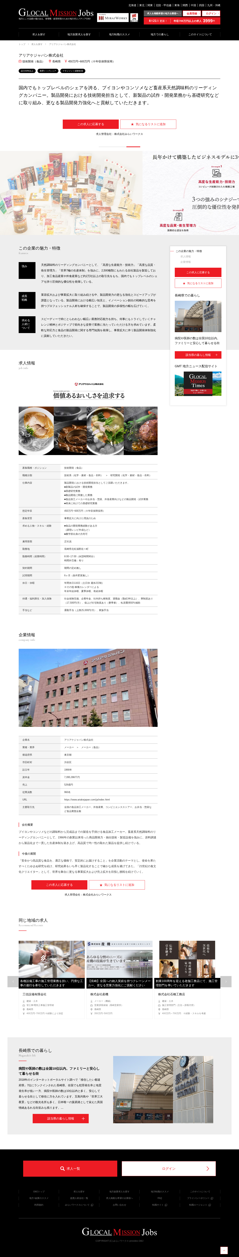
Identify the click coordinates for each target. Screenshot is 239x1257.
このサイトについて (200, 34)
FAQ (160, 1198)
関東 (150, 5)
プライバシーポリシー (198, 1198)
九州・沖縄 (213, 5)
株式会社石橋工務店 (171, 994)
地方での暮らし (160, 34)
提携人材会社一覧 (79, 1198)
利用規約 (38, 1205)
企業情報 (185, 261)
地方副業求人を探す (79, 34)
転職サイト (158, 1205)
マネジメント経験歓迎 (73, 71)
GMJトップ (39, 1191)
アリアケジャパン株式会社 (62, 44)
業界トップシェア (48, 71)
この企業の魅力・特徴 (189, 251)
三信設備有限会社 (34, 994)
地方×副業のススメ (39, 1198)
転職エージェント (198, 1205)
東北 (142, 5)
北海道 (132, 5)
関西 (185, 5)
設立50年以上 (27, 71)
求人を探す (38, 34)
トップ (22, 44)
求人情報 (185, 256)
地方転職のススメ (119, 34)
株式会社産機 (99, 994)
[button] (106, 146)
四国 (201, 5)
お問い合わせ (119, 1205)
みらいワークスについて (77, 1205)
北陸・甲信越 (163, 5)
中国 (193, 5)
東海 (177, 5)
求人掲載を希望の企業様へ (119, 1198)
